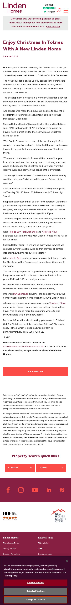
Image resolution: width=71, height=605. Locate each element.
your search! (53, 27)
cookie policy (10, 576)
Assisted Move (50, 232)
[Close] (67, 561)
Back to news (35, 372)
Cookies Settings (35, 583)
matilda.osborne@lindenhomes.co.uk (23, 347)
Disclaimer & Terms (11, 543)
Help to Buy (14, 232)
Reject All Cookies (35, 591)
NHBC (40, 549)
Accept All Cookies (35, 600)
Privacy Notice (9, 549)
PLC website (43, 543)
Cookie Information (11, 554)
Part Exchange (29, 232)
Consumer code (45, 554)
